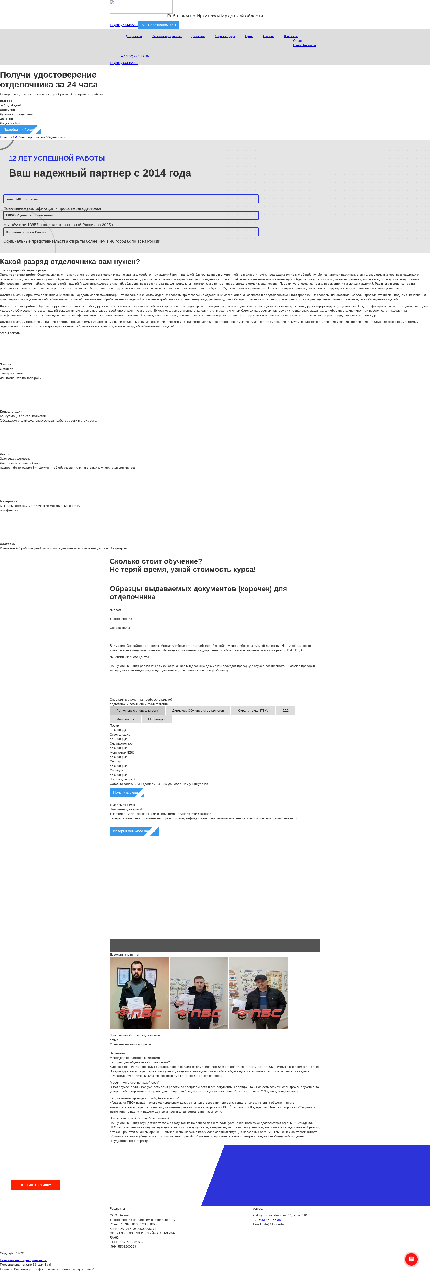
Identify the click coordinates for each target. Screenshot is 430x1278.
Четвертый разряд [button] (35, 270)
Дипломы (198, 36)
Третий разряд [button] (11, 270)
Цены (249, 36)
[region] (215, 894)
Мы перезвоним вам (159, 25)
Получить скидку (126, 792)
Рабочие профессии (167, 36)
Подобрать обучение (20, 129)
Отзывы (268, 36)
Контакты (291, 36)
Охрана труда (225, 36)
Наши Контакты (304, 45)
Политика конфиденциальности (23, 1260)
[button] (215, 928)
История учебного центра (134, 831)
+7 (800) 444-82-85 (124, 25)
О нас (297, 40)
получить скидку (35, 1185)
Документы (134, 36)
